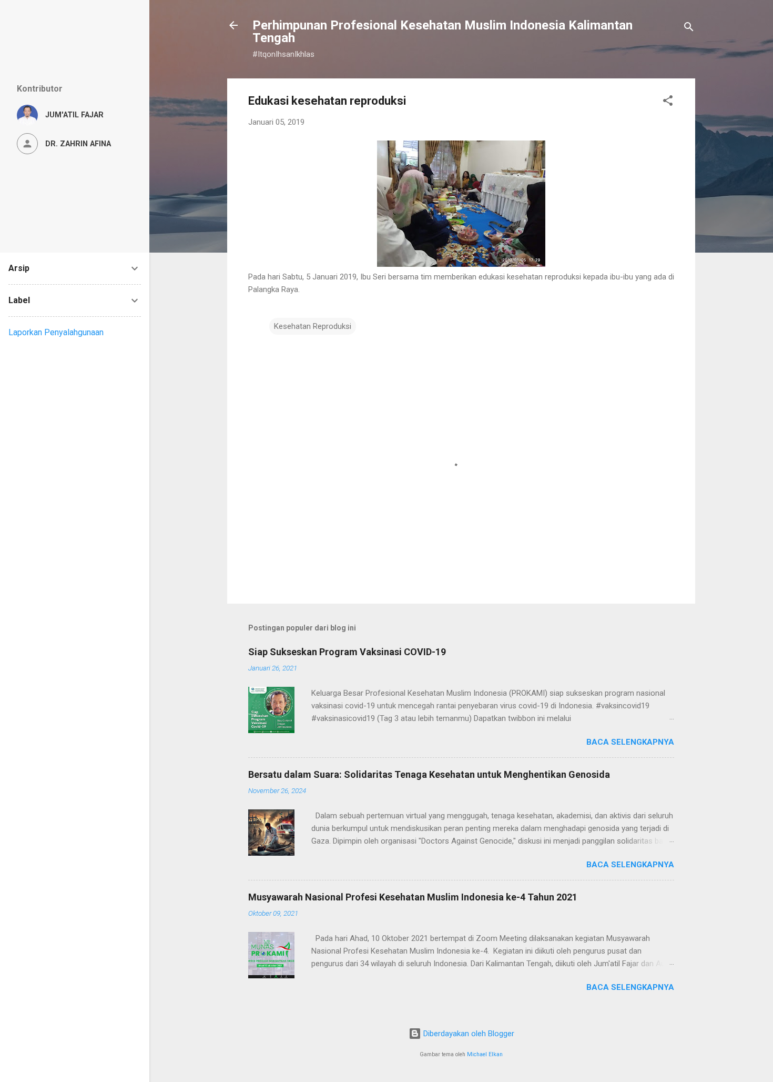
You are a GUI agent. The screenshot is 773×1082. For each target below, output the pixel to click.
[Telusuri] (689, 29)
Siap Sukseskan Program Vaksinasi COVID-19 (347, 651)
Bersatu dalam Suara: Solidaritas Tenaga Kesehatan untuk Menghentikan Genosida (429, 774)
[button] (668, 102)
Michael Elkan (485, 1054)
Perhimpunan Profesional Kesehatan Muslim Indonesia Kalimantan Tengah (442, 31)
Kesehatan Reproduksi (312, 326)
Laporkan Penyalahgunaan (56, 332)
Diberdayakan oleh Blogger (467, 1033)
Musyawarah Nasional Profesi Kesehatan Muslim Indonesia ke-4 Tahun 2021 (412, 897)
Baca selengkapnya (630, 742)
